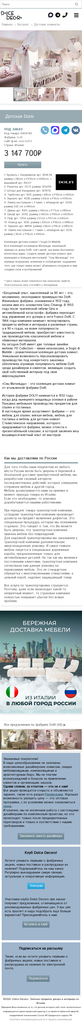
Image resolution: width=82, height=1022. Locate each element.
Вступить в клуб (36, 924)
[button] (78, 34)
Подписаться (38, 978)
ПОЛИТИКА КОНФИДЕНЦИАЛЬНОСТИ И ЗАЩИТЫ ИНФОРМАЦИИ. (41, 1019)
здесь (7, 806)
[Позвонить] (45, 133)
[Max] (55, 133)
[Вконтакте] (75, 133)
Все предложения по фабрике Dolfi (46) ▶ (35, 725)
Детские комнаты (47, 25)
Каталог (23, 25)
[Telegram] (65, 133)
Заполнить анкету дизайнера (41, 836)
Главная (7, 25)
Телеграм (36, 886)
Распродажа (54, 795)
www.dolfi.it (25, 141)
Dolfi (19, 137)
